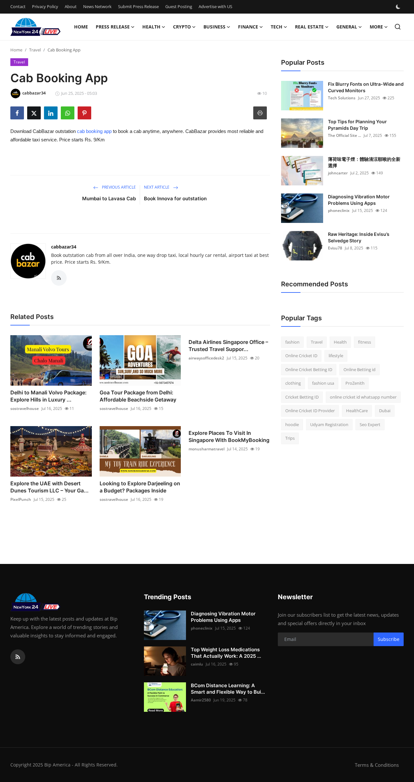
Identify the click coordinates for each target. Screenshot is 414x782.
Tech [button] (276, 27)
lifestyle (336, 356)
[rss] (17, 656)
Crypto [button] (182, 27)
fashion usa (323, 383)
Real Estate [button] (309, 27)
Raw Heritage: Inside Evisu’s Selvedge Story (358, 237)
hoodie (292, 424)
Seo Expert (370, 424)
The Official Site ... (344, 135)
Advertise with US (215, 6)
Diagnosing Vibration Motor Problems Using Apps (359, 200)
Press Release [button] (113, 27)
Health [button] (151, 27)
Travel (35, 50)
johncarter (338, 173)
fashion (292, 342)
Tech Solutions (341, 98)
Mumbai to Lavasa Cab (109, 198)
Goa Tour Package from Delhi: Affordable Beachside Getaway (138, 396)
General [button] (346, 27)
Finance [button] (248, 27)
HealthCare (357, 411)
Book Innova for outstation (175, 198)
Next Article (157, 187)
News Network (97, 6)
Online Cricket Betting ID (308, 369)
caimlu (197, 664)
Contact (18, 6)
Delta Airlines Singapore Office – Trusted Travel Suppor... (228, 345)
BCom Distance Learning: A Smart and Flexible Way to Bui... (228, 688)
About (71, 6)
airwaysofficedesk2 (206, 358)
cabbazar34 (63, 247)
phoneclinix (339, 210)
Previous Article (118, 187)
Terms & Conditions (377, 765)
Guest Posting (178, 6)
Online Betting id (359, 369)
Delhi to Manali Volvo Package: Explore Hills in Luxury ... (48, 396)
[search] (398, 27)
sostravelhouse (24, 408)
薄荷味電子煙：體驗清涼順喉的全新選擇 (364, 162)
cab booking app (94, 131)
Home (81, 27)
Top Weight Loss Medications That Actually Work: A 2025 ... (226, 652)
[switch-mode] (399, 7)
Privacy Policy (45, 6)
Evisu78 (335, 248)
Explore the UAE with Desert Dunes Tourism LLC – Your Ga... (49, 487)
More (376, 27)
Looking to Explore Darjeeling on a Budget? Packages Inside (140, 487)
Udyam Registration (329, 424)
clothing (293, 383)
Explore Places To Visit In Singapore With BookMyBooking (229, 436)
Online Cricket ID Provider (310, 411)
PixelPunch (20, 499)
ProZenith (355, 383)
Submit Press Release (138, 6)
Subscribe (388, 639)
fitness (364, 342)
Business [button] (214, 27)
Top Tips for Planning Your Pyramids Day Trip (357, 125)
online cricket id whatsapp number (363, 397)
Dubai (384, 411)
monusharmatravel (206, 449)
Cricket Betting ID (302, 397)
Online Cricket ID (301, 356)
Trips (290, 438)
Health (340, 342)
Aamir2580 (201, 700)
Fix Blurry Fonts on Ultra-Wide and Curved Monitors (366, 87)
